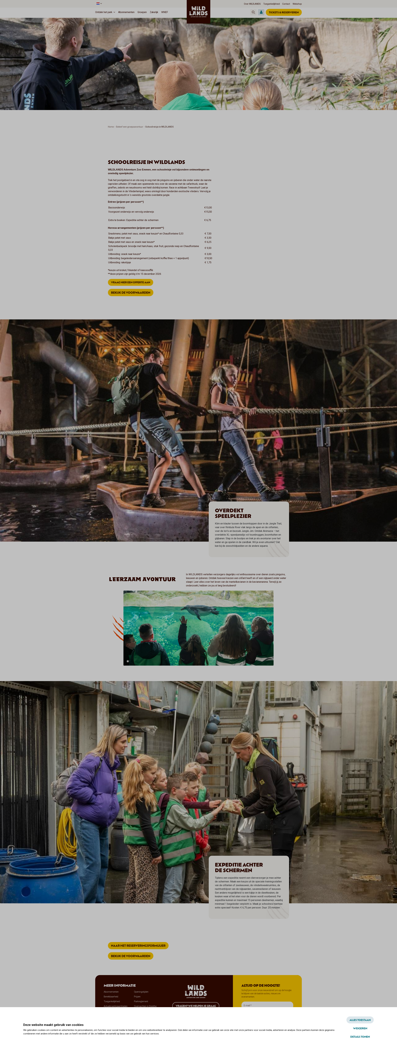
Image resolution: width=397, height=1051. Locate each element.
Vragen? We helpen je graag (196, 1005)
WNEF (164, 12)
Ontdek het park (103, 12)
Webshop (297, 4)
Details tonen (360, 1036)
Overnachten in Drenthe (145, 1006)
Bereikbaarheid (111, 996)
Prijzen (137, 996)
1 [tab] (128, 661)
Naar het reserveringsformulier (138, 945)
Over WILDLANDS (252, 4)
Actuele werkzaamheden (115, 1006)
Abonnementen (126, 12)
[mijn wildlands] (261, 12)
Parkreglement (141, 1001)
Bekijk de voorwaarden (130, 292)
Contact (286, 4)
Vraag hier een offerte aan (130, 282)
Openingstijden (141, 992)
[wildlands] (198, 12)
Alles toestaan (360, 1020)
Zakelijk (154, 12)
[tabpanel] (198, 628)
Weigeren (360, 1028)
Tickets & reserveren (284, 12)
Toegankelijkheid (271, 4)
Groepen (142, 12)
